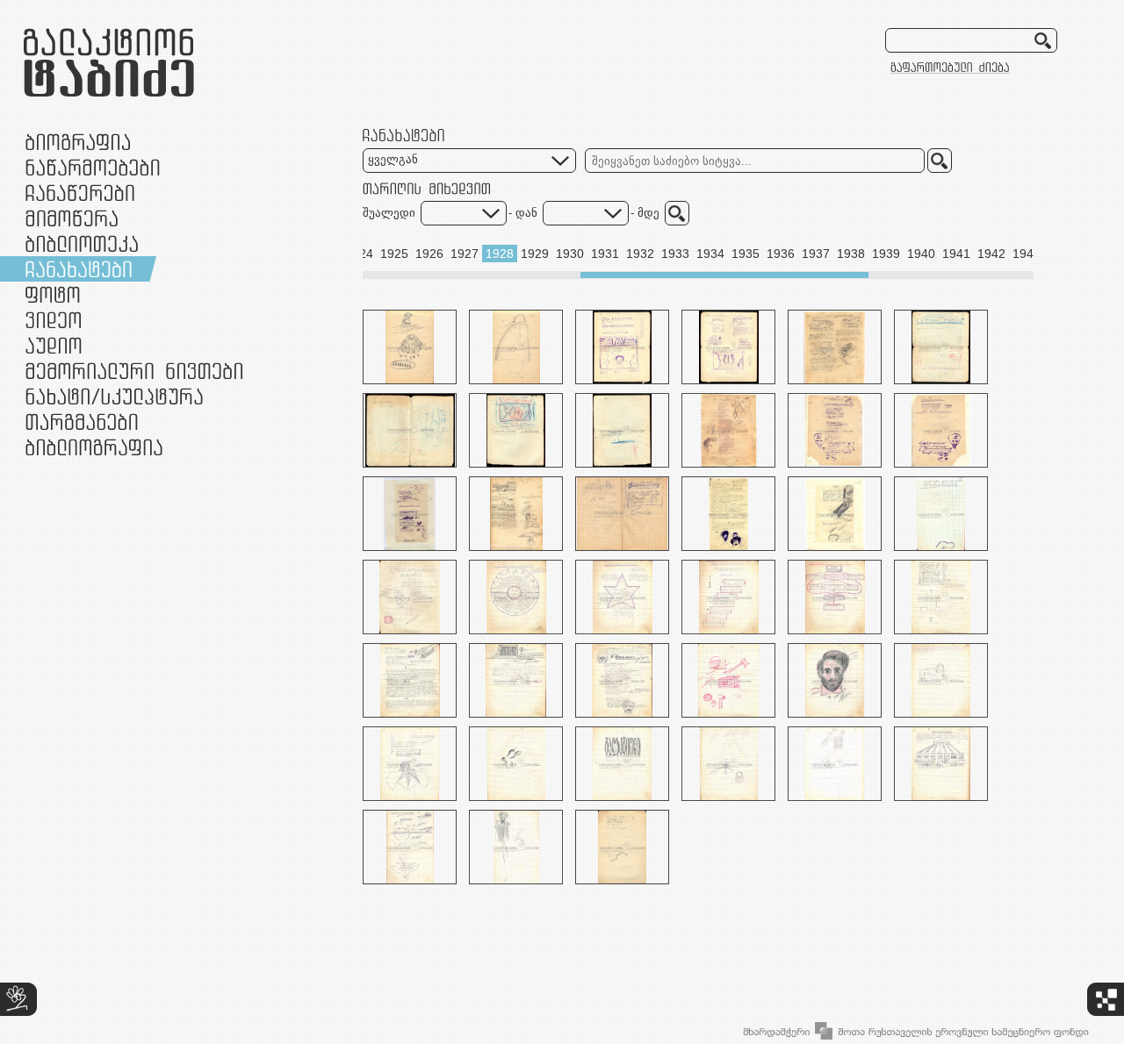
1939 (886, 254)
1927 (464, 254)
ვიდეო (53, 320)
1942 (991, 254)
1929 (535, 254)
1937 (816, 254)
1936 (781, 254)
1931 (605, 254)
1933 (675, 254)
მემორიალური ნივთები (133, 370)
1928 (500, 254)
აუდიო (53, 345)
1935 (745, 254)
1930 (570, 254)
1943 (1026, 254)
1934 (710, 254)
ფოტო (53, 294)
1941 (956, 254)
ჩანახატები (78, 269)
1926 (429, 254)
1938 (851, 254)
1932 (640, 254)
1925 (394, 254)
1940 (921, 254)
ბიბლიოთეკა (81, 243)
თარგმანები (81, 421)
